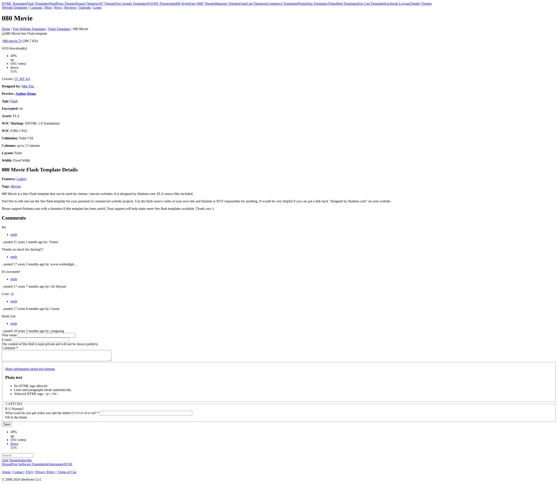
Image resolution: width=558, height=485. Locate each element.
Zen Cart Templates (370, 3)
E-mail (7, 340)
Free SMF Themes (202, 3)
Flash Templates (37, 3)
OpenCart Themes (251, 3)
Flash (14, 101)
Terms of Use (67, 472)
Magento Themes (227, 3)
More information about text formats (30, 369)
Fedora (52, 464)
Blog (48, 7)
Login (97, 7)
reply (13, 234)
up (12, 436)
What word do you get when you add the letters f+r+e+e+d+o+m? (52, 413)
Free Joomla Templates (131, 3)
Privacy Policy (45, 472)
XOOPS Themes (158, 3)
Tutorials (85, 7)
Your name (10, 335)
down (14, 444)
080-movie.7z (12, 41)
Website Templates (14, 7)
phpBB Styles (179, 3)
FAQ (29, 472)
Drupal (6, 464)
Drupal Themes (86, 3)
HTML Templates (14, 3)
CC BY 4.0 (22, 79)
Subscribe (25, 460)
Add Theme (10, 460)
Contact (18, 472)
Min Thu (28, 86)
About (6, 472)
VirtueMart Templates (342, 3)
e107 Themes (106, 3)
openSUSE (64, 464)
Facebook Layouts (397, 3)
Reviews (70, 7)
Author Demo (25, 94)
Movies (16, 186)
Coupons (36, 7)
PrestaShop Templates (312, 3)
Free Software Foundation (29, 464)
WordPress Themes (62, 3)
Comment (10, 348)
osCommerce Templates (280, 3)
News (58, 7)
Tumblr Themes (421, 3)
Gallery (22, 179)
